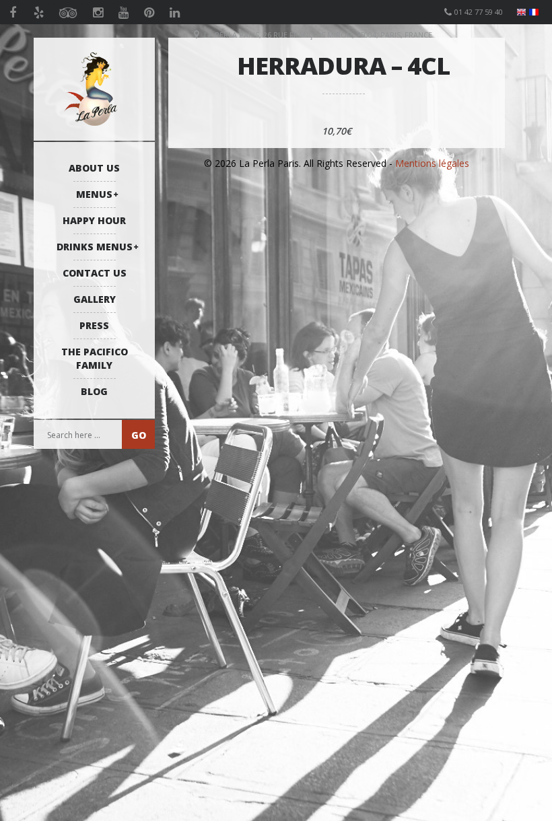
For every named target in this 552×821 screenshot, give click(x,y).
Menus (94, 194)
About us (94, 168)
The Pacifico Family (94, 358)
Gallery (94, 299)
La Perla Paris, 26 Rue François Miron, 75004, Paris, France (318, 35)
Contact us (95, 272)
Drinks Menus (95, 246)
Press (94, 325)
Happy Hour (94, 220)
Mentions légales (432, 163)
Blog (94, 391)
